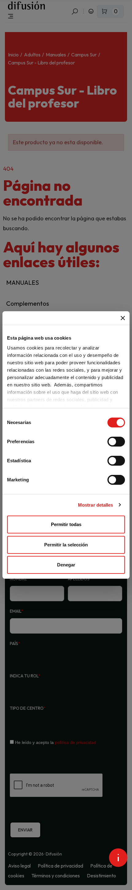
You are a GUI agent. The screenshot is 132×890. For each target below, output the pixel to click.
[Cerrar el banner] (123, 318)
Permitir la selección (66, 544)
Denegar (66, 564)
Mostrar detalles (95, 505)
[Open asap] (118, 857)
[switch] (116, 442)
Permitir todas (66, 524)
